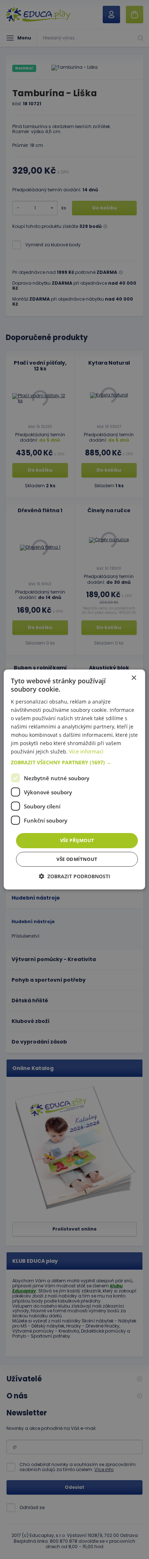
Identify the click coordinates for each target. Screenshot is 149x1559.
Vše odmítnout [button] (76, 859)
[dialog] (74, 779)
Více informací (86, 751)
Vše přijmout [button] (77, 840)
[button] (74, 762)
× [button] (133, 678)
